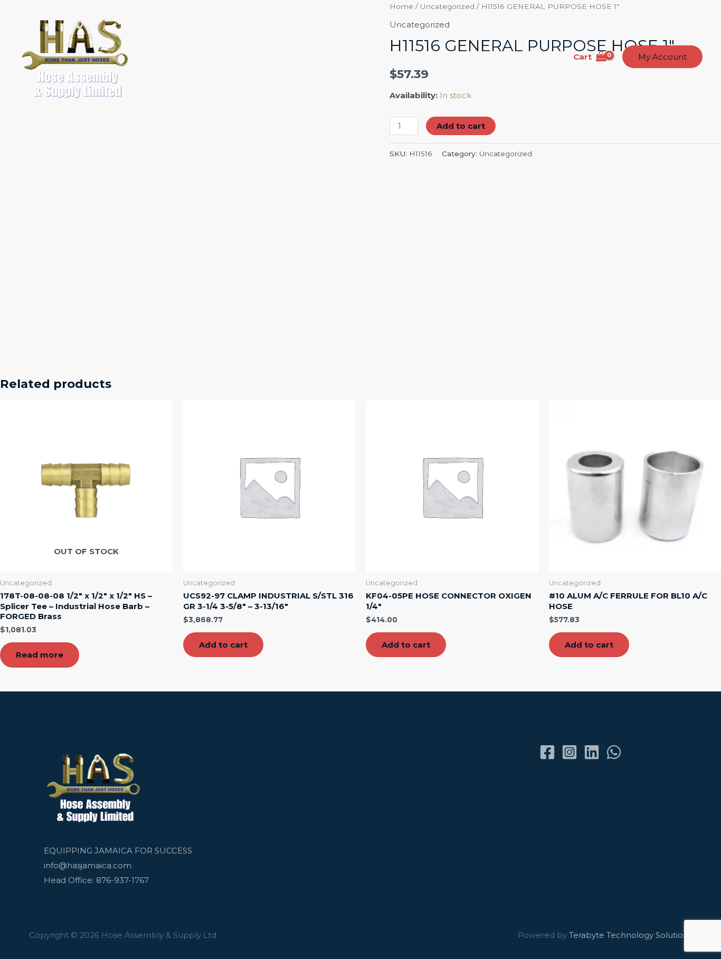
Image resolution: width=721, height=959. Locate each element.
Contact (533, 57)
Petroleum (382, 57)
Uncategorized (505, 153)
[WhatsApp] (614, 752)
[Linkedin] (592, 752)
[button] (662, 56)
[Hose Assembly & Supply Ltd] (77, 56)
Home (332, 57)
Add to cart (461, 126)
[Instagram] (569, 752)
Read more (39, 655)
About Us (482, 57)
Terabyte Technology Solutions (630, 935)
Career (434, 57)
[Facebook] (547, 752)
